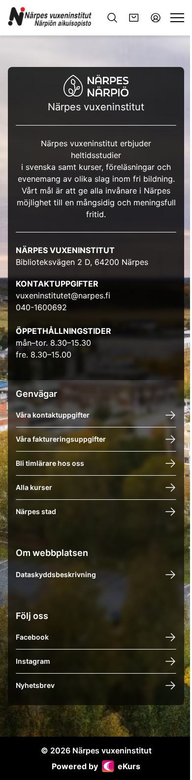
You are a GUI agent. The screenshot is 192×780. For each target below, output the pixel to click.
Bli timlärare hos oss (50, 463)
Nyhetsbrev (35, 685)
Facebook (32, 637)
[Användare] (155, 18)
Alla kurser (34, 487)
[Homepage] (51, 18)
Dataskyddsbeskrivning (56, 574)
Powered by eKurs (96, 766)
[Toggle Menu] (177, 18)
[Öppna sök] (112, 18)
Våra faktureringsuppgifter (61, 439)
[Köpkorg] (134, 18)
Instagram (33, 661)
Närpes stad (36, 511)
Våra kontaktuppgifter (53, 415)
